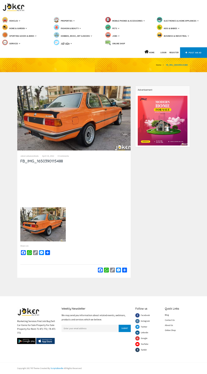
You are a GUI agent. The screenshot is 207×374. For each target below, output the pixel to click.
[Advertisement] (74, 186)
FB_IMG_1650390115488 (177, 64)
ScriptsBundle (57, 368)
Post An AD (195, 52)
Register (174, 52)
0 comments (63, 156)
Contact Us (170, 320)
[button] (157, 52)
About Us (169, 325)
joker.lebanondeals (29, 156)
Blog (167, 315)
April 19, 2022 (48, 156)
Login (163, 52)
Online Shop (170, 330)
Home (151, 52)
